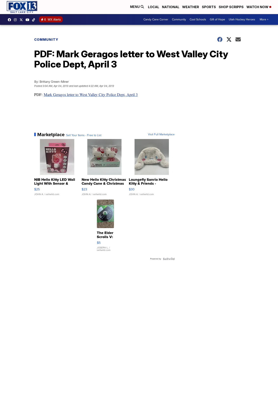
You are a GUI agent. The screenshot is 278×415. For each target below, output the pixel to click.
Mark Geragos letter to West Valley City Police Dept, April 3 (91, 94)
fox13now (16, 19)
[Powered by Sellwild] (169, 258)
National (170, 7)
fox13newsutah (10, 19)
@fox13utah (34, 19)
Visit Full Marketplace (161, 134)
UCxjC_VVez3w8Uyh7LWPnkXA (28, 19)
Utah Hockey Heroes (242, 19)
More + (264, 19)
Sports (209, 7)
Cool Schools (198, 19)
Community (179, 19)
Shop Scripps (231, 7)
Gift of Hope (217, 19)
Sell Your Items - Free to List (83, 135)
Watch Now (257, 7)
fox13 (22, 19)
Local (153, 7)
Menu (135, 7)
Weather (190, 7)
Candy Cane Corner (155, 19)
